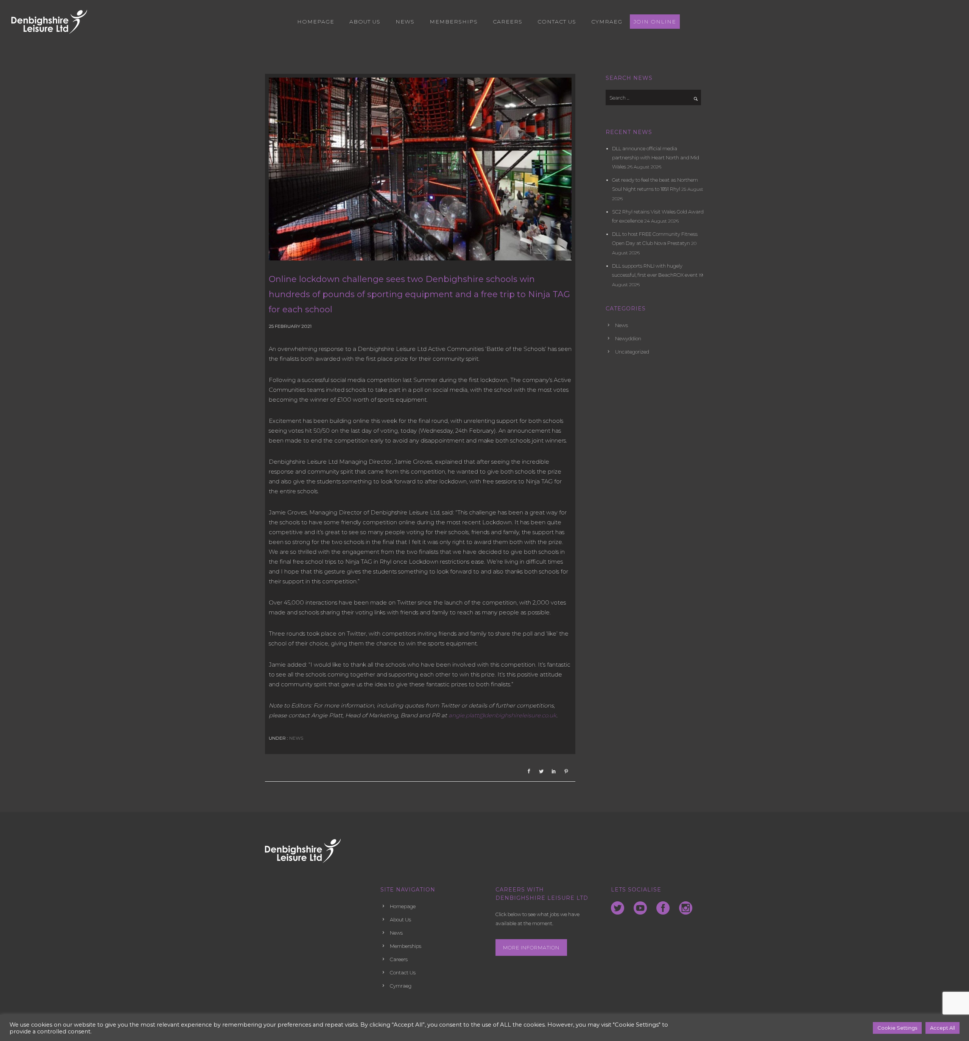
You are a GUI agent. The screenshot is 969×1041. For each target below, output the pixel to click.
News (405, 21)
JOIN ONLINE (655, 21)
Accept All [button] (942, 1028)
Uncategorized (632, 352)
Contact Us (556, 21)
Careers (507, 21)
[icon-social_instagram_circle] (685, 908)
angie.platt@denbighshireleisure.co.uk (502, 715)
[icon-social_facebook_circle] (664, 908)
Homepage (315, 21)
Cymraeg (606, 21)
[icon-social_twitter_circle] (619, 908)
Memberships (454, 21)
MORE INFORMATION (531, 947)
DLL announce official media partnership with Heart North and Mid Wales (655, 157)
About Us (364, 21)
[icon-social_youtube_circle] (642, 908)
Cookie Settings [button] (897, 1028)
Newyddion (628, 338)
